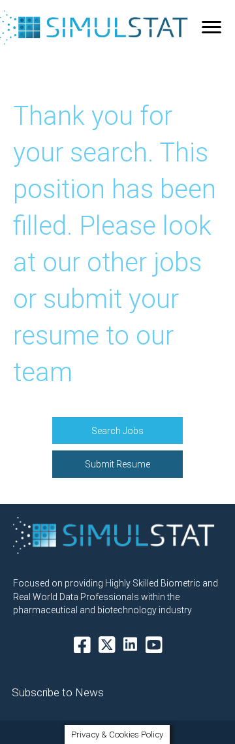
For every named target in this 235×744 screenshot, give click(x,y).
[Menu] (211, 27)
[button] (117, 430)
